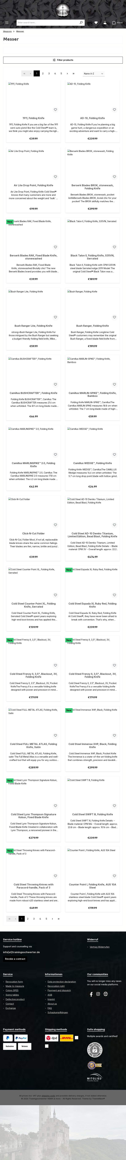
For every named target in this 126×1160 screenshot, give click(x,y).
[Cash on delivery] (9, 1046)
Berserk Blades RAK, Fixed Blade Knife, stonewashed (33, 257)
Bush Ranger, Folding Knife (92, 325)
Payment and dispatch (59, 990)
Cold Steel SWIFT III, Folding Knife (92, 814)
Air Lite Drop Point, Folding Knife (33, 185)
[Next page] (67, 73)
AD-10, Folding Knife (92, 118)
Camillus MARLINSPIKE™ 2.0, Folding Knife (33, 465)
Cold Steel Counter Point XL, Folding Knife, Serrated (34, 605)
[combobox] (47, 23)
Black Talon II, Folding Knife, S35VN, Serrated (92, 257)
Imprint (51, 999)
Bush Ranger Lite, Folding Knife (33, 325)
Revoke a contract (15, 959)
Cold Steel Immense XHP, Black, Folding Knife (92, 746)
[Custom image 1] (21, 1038)
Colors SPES (12, 990)
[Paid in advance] (24, 1046)
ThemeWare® (98, 1099)
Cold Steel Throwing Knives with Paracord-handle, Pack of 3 (33, 886)
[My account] (105, 22)
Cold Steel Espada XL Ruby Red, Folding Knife (92, 605)
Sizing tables (12, 995)
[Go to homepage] (63, 10)
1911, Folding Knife (33, 118)
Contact (10, 1003)
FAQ (50, 1008)
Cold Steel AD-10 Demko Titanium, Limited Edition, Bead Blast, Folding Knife (92, 535)
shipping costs (48, 1096)
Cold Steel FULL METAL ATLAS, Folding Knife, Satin (33, 746)
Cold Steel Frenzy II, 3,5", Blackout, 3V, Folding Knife (33, 675)
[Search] (81, 23)
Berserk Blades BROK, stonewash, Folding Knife (93, 187)
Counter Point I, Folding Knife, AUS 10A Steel (92, 886)
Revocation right (56, 986)
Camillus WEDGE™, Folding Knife (92, 463)
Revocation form (14, 981)
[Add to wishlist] (55, 110)
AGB (50, 995)
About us (52, 1003)
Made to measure (15, 986)
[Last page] (74, 73)
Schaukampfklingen (58, 1012)
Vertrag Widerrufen (100, 947)
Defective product (15, 999)
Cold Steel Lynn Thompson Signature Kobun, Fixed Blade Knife (33, 816)
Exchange (11, 1008)
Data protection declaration (62, 981)
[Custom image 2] (66, 1038)
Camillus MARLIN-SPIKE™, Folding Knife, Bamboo (92, 395)
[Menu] (6, 22)
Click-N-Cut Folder (33, 533)
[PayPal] (8, 1038)
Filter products (65, 60)
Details (33, 137)
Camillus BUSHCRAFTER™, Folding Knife (33, 393)
